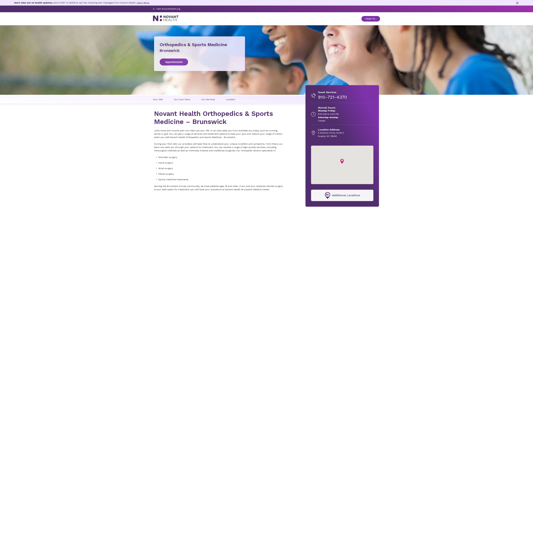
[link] (199, 62)
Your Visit (158, 99)
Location (230, 99)
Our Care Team (182, 99)
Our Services (208, 99)
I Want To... (372, 18)
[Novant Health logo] (166, 20)
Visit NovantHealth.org (168, 9)
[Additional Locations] (342, 195)
